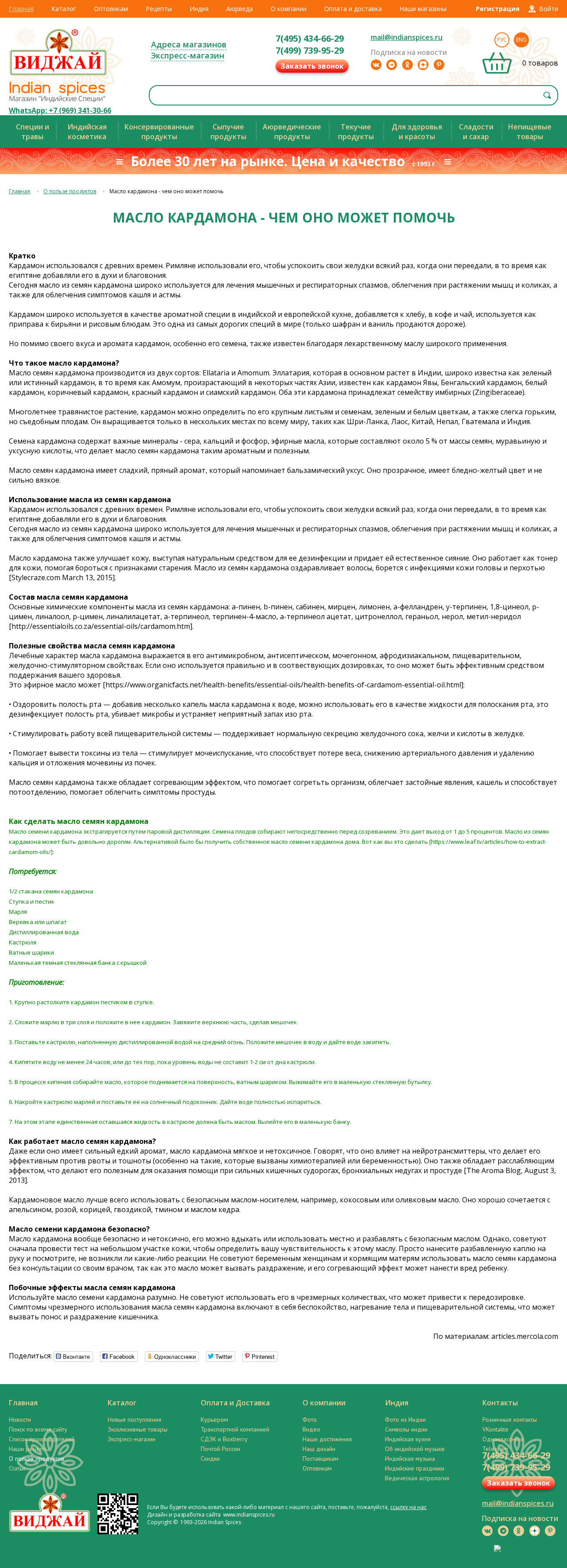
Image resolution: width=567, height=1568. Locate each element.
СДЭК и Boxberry (224, 1439)
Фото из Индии (405, 1420)
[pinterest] (439, 64)
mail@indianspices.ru (407, 37)
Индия (199, 8)
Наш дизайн (319, 1449)
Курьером (214, 1420)
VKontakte (495, 1429)
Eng (521, 39)
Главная (21, 8)
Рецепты (159, 8)
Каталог (63, 8)
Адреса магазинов (188, 44)
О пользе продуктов (69, 191)
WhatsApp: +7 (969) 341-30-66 (60, 110)
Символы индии (406, 1429)
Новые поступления (134, 1420)
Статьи (17, 1468)
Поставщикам (320, 1459)
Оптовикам (111, 8)
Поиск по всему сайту (38, 1429)
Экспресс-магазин (187, 55)
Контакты (500, 1403)
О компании (289, 8)
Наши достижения (327, 1439)
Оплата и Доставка (235, 1403)
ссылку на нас (408, 1507)
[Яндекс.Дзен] (423, 64)
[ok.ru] (407, 64)
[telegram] (391, 64)
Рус (502, 39)
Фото (310, 1420)
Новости (20, 1420)
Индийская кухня (408, 1439)
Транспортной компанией (235, 1429)
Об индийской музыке (415, 1449)
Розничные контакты (509, 1420)
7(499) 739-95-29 (310, 50)
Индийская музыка (410, 1459)
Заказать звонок (312, 66)
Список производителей (41, 1439)
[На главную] (58, 75)
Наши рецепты (29, 1449)
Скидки (210, 1459)
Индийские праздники (414, 1468)
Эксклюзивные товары (137, 1429)
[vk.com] (376, 64)
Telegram (495, 1449)
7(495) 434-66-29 (310, 38)
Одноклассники (503, 1439)
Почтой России (220, 1449)
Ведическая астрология (417, 1478)
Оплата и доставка (353, 8)
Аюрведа (239, 8)
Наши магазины (423, 8)
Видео (311, 1429)
